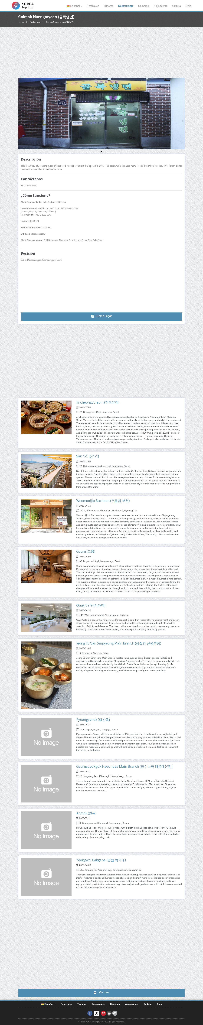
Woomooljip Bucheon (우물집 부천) (103, 500)
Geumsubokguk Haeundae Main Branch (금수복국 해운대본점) (124, 766)
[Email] (114, 1013)
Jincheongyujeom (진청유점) (98, 402)
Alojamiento (160, 5)
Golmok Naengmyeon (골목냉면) (60, 22)
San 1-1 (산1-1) (87, 456)
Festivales (93, 5)
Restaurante (125, 5)
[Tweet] (96, 1013)
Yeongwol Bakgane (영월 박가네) (101, 860)
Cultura (176, 5)
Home (21, 22)
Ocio (188, 5)
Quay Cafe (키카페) (90, 605)
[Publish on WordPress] (109, 1013)
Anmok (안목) (86, 813)
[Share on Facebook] (89, 1013)
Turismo (108, 5)
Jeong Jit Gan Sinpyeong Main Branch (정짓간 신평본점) (118, 643)
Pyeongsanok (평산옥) (93, 719)
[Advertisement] (101, 52)
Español (75, 5)
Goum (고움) (85, 551)
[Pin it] (103, 1013)
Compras (143, 5)
